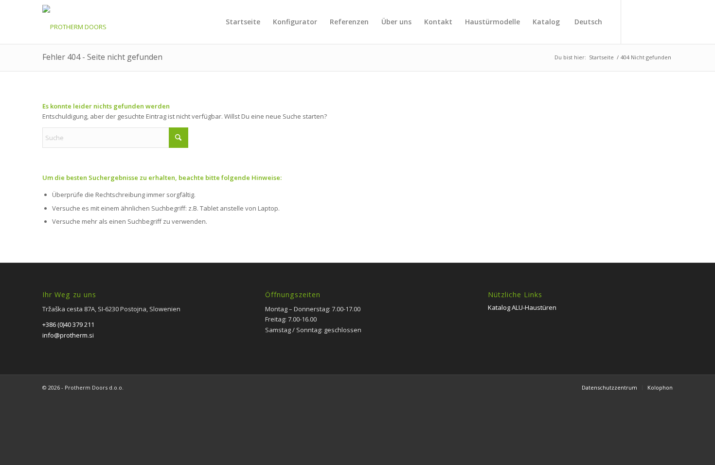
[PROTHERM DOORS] (74, 27)
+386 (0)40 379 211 (68, 324)
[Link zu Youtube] (651, 21)
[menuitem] (243, 22)
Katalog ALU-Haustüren (522, 307)
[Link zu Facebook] (636, 21)
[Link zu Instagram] (665, 21)
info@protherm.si (68, 335)
